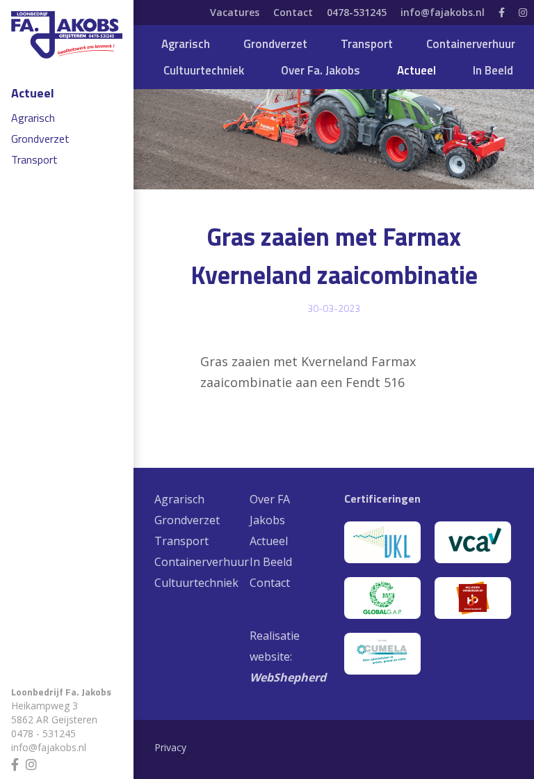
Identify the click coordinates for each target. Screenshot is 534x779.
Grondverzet (40, 138)
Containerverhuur (470, 44)
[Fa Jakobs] (66, 34)
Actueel (32, 93)
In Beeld (493, 70)
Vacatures (234, 12)
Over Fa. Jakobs (320, 70)
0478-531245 (357, 12)
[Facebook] (18, 763)
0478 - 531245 (43, 733)
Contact (293, 12)
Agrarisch (33, 117)
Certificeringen (382, 498)
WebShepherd (288, 677)
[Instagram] (35, 763)
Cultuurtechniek (203, 70)
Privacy (170, 747)
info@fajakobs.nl (48, 747)
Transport (34, 159)
